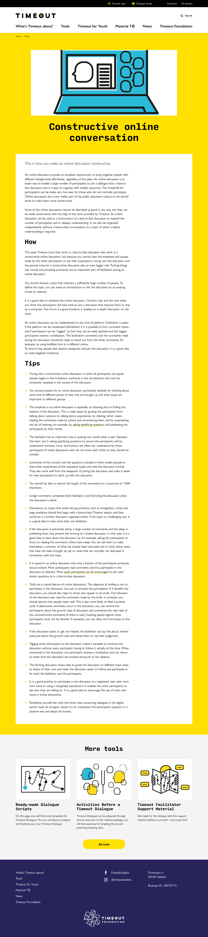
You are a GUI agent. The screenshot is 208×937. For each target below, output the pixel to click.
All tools (104, 844)
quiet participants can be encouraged (86, 571)
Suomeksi (172, 3)
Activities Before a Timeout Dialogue (98, 807)
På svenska (187, 3)
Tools (27, 36)
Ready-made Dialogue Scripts (37, 807)
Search (188, 15)
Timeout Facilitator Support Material (159, 807)
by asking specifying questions (86, 424)
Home (18, 36)
